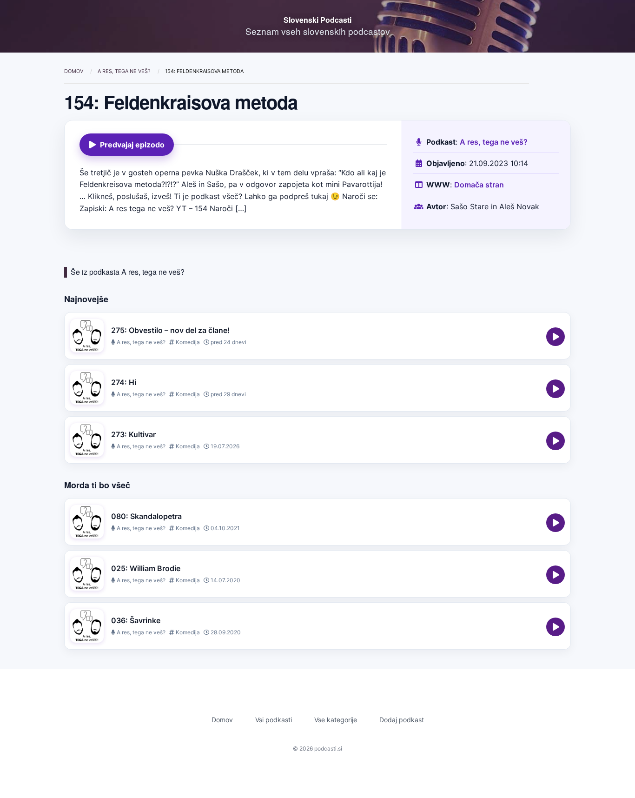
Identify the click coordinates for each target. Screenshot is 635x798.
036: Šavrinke (135, 620)
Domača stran (479, 184)
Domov (74, 71)
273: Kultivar (133, 434)
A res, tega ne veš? (125, 71)
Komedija (187, 342)
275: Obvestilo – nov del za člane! (170, 330)
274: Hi (123, 382)
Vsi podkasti (273, 720)
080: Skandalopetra (146, 516)
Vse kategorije (335, 720)
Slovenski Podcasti (317, 19)
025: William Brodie (145, 568)
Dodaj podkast (401, 720)
